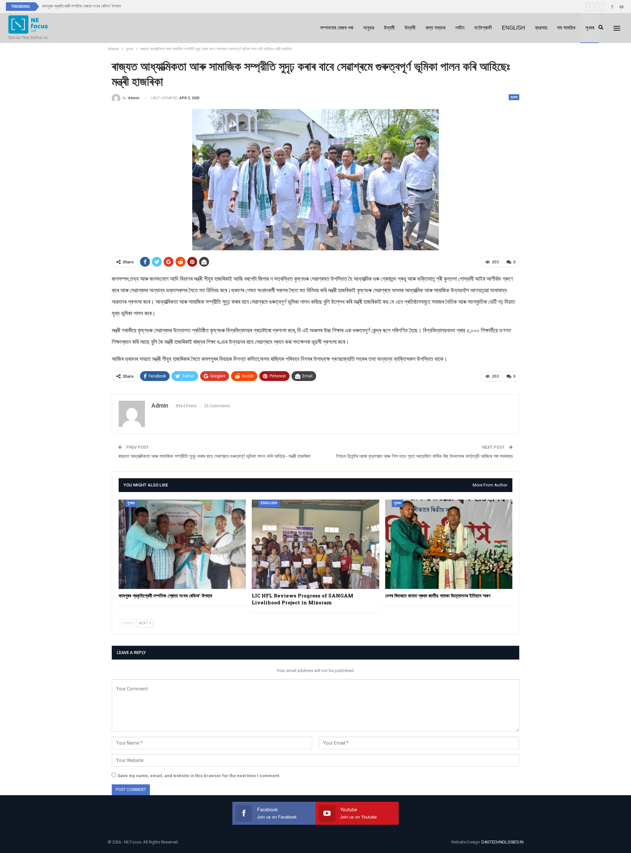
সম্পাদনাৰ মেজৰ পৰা (336, 28)
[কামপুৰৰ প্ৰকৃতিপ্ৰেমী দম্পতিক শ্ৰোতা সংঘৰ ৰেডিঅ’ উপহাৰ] (182, 544)
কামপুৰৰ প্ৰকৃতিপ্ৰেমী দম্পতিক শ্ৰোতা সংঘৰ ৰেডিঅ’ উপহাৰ (81, 6)
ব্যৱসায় (541, 28)
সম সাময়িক (566, 28)
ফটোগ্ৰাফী (483, 28)
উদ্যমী (389, 28)
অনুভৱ (368, 28)
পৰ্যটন (459, 28)
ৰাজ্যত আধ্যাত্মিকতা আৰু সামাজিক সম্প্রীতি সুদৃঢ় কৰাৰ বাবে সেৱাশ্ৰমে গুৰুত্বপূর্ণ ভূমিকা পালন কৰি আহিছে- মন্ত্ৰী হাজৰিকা (214, 456)
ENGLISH (513, 28)
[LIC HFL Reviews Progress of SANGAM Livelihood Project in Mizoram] (315, 544)
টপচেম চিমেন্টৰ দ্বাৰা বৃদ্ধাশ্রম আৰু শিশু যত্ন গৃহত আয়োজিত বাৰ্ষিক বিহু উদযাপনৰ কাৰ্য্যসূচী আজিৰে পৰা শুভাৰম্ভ (424, 456)
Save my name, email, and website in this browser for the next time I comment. (199, 775)
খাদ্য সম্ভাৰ (435, 28)
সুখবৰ (589, 28)
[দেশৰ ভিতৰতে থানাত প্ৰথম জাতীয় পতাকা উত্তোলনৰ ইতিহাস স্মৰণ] (448, 544)
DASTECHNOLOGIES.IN (502, 842)
